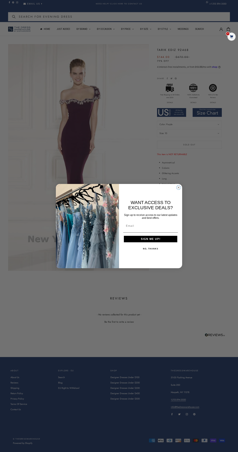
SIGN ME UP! (150, 239)
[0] (231, 37)
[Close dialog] (179, 187)
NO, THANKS (150, 249)
